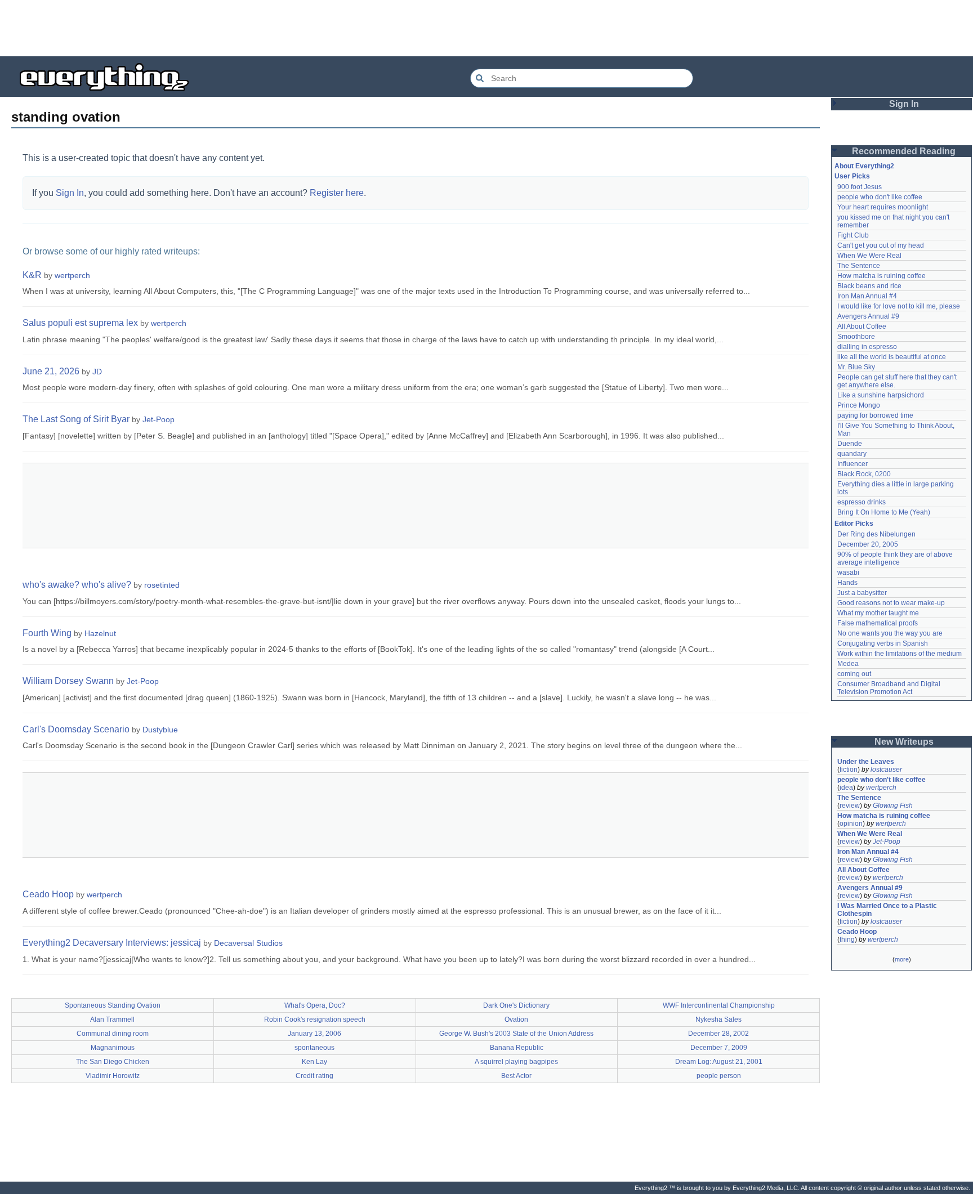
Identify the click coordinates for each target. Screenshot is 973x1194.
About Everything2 (864, 166)
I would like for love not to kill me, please (898, 306)
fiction (849, 769)
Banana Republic (516, 1048)
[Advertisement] (486, 28)
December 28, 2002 (718, 1034)
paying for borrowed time (875, 415)
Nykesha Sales (718, 1019)
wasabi (848, 572)
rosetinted (162, 584)
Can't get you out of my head (880, 245)
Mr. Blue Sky (856, 367)
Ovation (516, 1019)
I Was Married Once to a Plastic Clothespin (888, 910)
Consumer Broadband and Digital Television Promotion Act (889, 688)
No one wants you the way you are (890, 633)
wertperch (72, 275)
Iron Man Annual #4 (867, 296)
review (850, 806)
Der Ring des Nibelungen (876, 534)
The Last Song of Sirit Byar (76, 419)
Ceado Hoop (48, 894)
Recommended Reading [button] (904, 151)
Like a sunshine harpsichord (880, 395)
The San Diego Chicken (112, 1062)
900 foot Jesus (859, 187)
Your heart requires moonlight (882, 207)
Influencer (852, 464)
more (902, 959)
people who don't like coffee (879, 197)
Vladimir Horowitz (113, 1076)
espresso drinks (861, 502)
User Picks (852, 176)
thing (847, 939)
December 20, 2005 (867, 544)
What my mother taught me (878, 613)
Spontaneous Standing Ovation (112, 1005)
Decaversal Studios (248, 942)
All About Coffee (861, 326)
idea (846, 787)
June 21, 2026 (51, 371)
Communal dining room (113, 1034)
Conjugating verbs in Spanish (882, 643)
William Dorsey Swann (68, 681)
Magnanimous (113, 1048)
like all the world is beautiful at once (891, 357)
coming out (854, 674)
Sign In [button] (904, 104)
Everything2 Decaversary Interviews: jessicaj (112, 942)
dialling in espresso (867, 347)
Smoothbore (856, 337)
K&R (32, 275)
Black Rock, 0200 (864, 474)
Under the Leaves (865, 762)
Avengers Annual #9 (868, 316)
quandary (852, 454)
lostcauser (886, 769)
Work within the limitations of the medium (899, 654)
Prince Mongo (858, 405)
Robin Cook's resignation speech (314, 1019)
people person (719, 1076)
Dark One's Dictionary (516, 1005)
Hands (847, 583)
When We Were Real (869, 256)
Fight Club (853, 235)
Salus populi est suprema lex (80, 323)
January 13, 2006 (314, 1034)
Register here (337, 193)
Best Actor (516, 1076)
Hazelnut (100, 633)
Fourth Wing (47, 633)
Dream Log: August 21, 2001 (718, 1062)
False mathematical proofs (877, 623)
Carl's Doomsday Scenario (76, 729)
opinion (851, 824)
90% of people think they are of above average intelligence (895, 558)
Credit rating (314, 1076)
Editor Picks (853, 523)
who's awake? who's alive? (77, 584)
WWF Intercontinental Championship (719, 1005)
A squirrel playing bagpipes (516, 1062)
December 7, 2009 (718, 1048)
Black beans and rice (869, 286)
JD (97, 371)
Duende (849, 444)
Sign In (70, 193)
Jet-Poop (158, 419)
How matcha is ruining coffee (881, 276)
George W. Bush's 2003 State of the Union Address (516, 1034)
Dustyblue (160, 729)
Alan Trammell (112, 1019)
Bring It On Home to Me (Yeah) (883, 512)
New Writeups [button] (904, 741)
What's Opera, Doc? (314, 1005)
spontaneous (314, 1048)
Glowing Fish (893, 806)
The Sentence (858, 266)
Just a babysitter (862, 593)
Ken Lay (314, 1062)
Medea (848, 664)
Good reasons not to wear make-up (891, 603)
